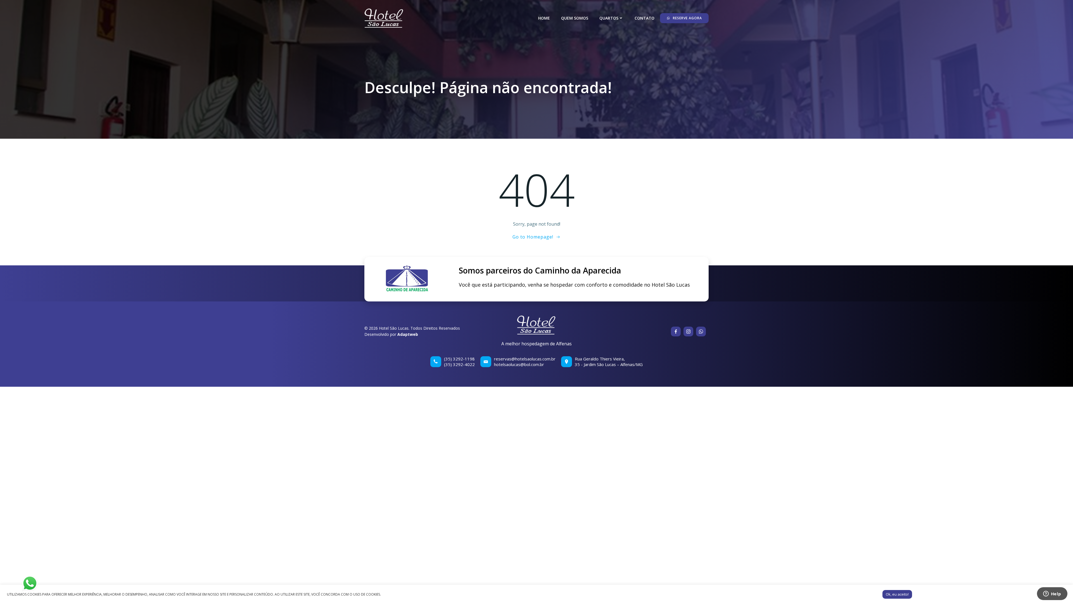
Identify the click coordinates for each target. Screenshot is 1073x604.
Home (544, 18)
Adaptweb (407, 334)
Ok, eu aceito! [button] (897, 594)
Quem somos (574, 18)
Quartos (608, 18)
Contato (644, 18)
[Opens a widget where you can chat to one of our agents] (1052, 594)
